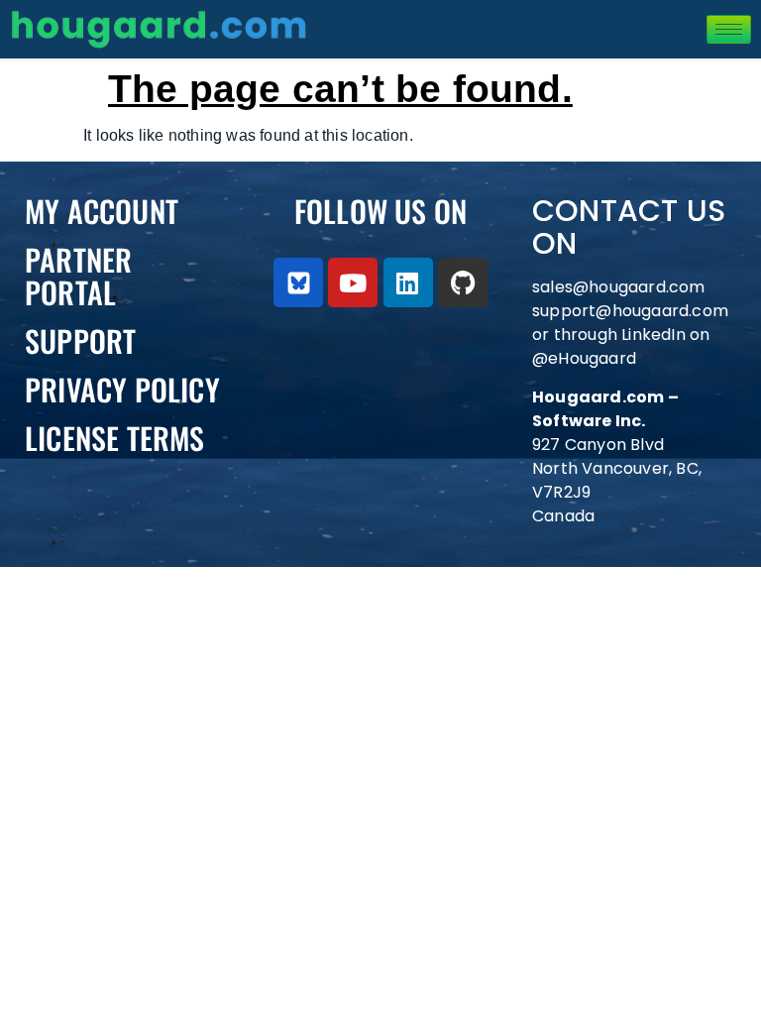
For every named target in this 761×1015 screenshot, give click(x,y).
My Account (101, 210)
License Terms (115, 437)
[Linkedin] (408, 282)
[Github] (463, 282)
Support (80, 340)
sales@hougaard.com (620, 287)
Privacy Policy (122, 389)
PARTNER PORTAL (78, 275)
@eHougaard (584, 358)
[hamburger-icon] (729, 29)
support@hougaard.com (630, 310)
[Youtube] (353, 282)
